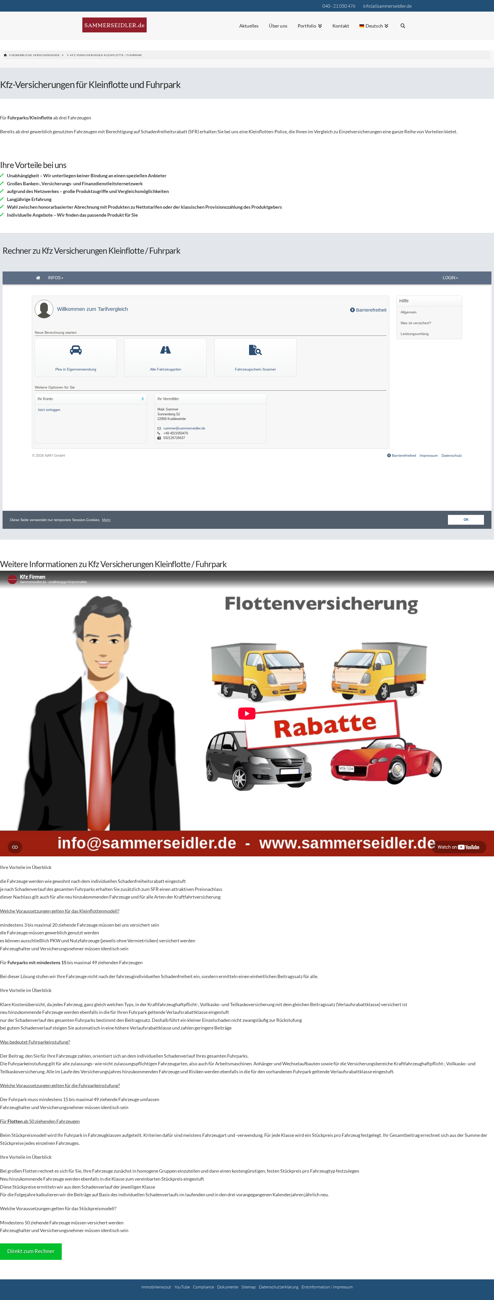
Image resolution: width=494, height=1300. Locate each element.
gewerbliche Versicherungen (35, 55)
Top (481, 1287)
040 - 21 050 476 (338, 6)
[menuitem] (374, 29)
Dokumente (227, 1286)
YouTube (182, 1286)
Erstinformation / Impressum (327, 1286)
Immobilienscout (156, 1286)
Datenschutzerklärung (278, 1286)
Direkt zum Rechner (31, 1251)
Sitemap (248, 1286)
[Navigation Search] (403, 29)
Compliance (203, 1286)
